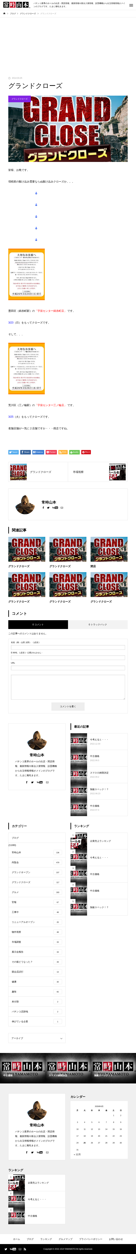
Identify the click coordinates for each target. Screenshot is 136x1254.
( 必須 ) (25, 642)
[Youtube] (55, 507)
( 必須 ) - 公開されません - (26, 653)
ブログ (30, 1239)
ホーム (16, 1239)
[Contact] (62, 507)
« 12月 (77, 1154)
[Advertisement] (68, 42)
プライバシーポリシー (90, 1239)
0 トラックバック (98, 624)
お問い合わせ (116, 1239)
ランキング (46, 1239)
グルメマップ (65, 1239)
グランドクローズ (20, 99)
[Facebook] (43, 507)
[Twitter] (48, 507)
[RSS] (25, 1249)
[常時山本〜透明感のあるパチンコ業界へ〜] (16, 5)
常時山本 (37, 755)
